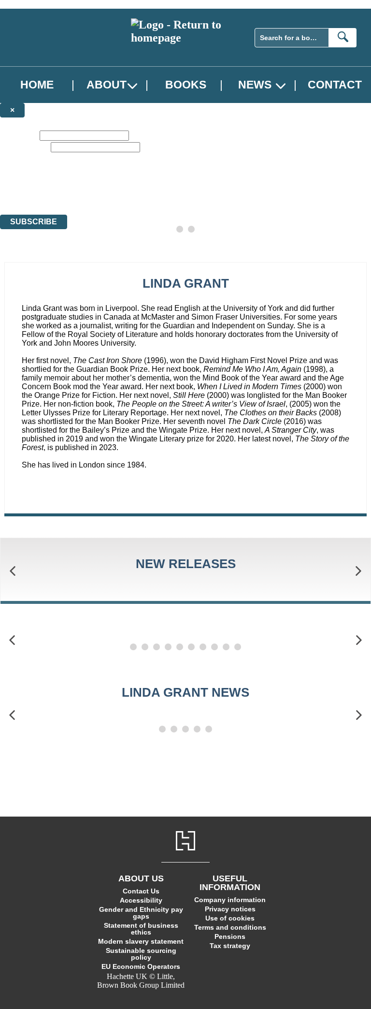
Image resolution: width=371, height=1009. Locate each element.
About (106, 84)
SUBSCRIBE (33, 222)
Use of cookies (230, 918)
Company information (230, 900)
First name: (19, 135)
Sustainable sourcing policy (141, 954)
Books (185, 84)
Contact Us (141, 891)
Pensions (229, 936)
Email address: (24, 147)
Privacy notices (230, 909)
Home (37, 84)
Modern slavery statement (141, 941)
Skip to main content (31, 4)
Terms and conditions (230, 927)
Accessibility (141, 900)
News (254, 84)
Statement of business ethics (141, 928)
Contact (335, 84)
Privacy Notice (190, 193)
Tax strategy (230, 946)
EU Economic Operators (140, 966)
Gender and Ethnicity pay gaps (141, 913)
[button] (12, 571)
